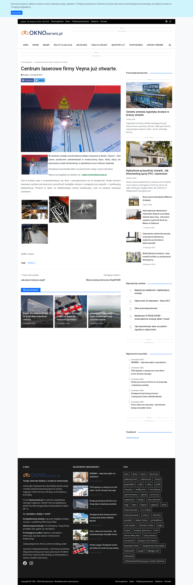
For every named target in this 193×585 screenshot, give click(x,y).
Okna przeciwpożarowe (146, 308)
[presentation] (22, 312)
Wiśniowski (129, 556)
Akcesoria (81, 45)
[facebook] (166, 21)
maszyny (128, 489)
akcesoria (154, 474)
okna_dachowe (153, 499)
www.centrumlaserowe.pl (94, 175)
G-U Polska (146, 510)
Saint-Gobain (129, 525)
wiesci (32, 262)
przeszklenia (156, 520)
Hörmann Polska (146, 525)
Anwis (164, 504)
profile (158, 484)
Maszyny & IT (118, 45)
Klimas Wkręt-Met (132, 535)
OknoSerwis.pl (132, 437)
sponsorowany (130, 494)
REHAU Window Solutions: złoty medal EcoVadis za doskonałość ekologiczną (157, 256)
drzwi (134, 474)
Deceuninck (129, 540)
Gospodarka (136, 45)
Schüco (145, 515)
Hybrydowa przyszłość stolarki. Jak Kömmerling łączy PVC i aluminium (147, 172)
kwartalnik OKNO (131, 546)
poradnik (128, 520)
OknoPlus (157, 515)
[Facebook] (25, 564)
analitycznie (141, 489)
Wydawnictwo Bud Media (153, 546)
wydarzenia (129, 499)
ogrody (144, 494)
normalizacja (155, 489)
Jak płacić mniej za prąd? (33, 280)
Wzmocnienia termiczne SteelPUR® (103, 280)
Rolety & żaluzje (63, 45)
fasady (141, 499)
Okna (25, 45)
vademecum (146, 479)
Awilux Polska (141, 520)
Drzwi (35, 45)
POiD (156, 530)
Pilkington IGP (153, 551)
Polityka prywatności (80, 21)
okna (126, 474)
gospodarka (129, 484)
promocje (155, 494)
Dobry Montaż (150, 535)
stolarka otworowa (142, 530)
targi (126, 504)
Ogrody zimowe (155, 45)
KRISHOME (129, 551)
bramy (158, 479)
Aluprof (143, 504)
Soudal (141, 551)
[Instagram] (31, 564)
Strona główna (57, 21)
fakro (134, 504)
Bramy (46, 45)
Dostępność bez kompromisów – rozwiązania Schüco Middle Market (104, 517)
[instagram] (170, 21)
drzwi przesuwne (131, 515)
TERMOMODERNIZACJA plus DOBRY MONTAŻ (144, 561)
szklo (140, 484)
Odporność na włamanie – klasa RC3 (152, 301)
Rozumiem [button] (16, 12)
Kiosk (68, 21)
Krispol (127, 530)
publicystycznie (130, 479)
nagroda (154, 504)
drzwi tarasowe (130, 510)
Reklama (94, 21)
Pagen (160, 525)
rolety (149, 484)
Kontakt (104, 21)
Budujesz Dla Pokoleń (147, 540)
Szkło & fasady (99, 45)
